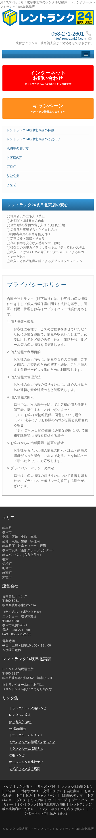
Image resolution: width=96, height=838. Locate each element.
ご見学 (10, 791)
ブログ (11, 166)
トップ (11, 184)
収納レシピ (17, 755)
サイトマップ (57, 800)
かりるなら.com (20, 721)
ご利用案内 (25, 786)
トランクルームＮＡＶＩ (26, 735)
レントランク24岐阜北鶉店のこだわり (33, 139)
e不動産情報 (17, 728)
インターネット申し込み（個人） (62, 809)
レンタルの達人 (20, 715)
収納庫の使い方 (18, 148)
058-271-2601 (67, 34)
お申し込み (24, 795)
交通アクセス (52, 791)
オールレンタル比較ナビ (26, 762)
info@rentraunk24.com (70, 38)
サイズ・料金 (47, 786)
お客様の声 (14, 157)
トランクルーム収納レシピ (27, 708)
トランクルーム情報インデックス (32, 741)
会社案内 (73, 791)
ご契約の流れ (29, 791)
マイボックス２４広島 (24, 768)
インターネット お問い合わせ (48, 77)
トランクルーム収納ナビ (26, 748)
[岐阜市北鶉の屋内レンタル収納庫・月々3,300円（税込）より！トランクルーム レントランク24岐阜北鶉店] (48, 17)
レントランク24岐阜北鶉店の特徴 (30, 130)
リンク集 (13, 175)
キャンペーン (48, 108)
